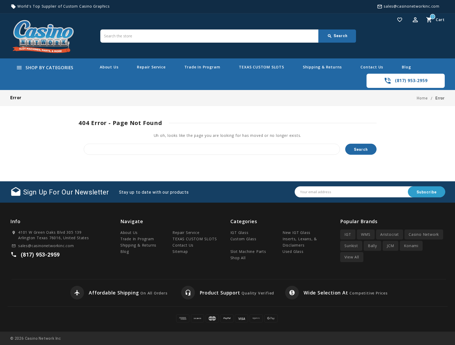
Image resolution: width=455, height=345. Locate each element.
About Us (109, 66)
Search (337, 36)
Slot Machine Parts (248, 251)
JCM (390, 245)
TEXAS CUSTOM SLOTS (261, 66)
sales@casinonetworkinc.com (411, 6)
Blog (406, 66)
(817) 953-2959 (411, 80)
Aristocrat (389, 234)
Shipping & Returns (322, 66)
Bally (372, 245)
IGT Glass (239, 232)
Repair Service (151, 66)
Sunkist (351, 245)
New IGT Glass (296, 232)
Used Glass (293, 251)
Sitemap (180, 251)
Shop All (238, 257)
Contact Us (371, 66)
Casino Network (424, 234)
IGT (347, 234)
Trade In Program (202, 66)
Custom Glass (243, 238)
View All (351, 256)
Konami (411, 245)
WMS (365, 234)
